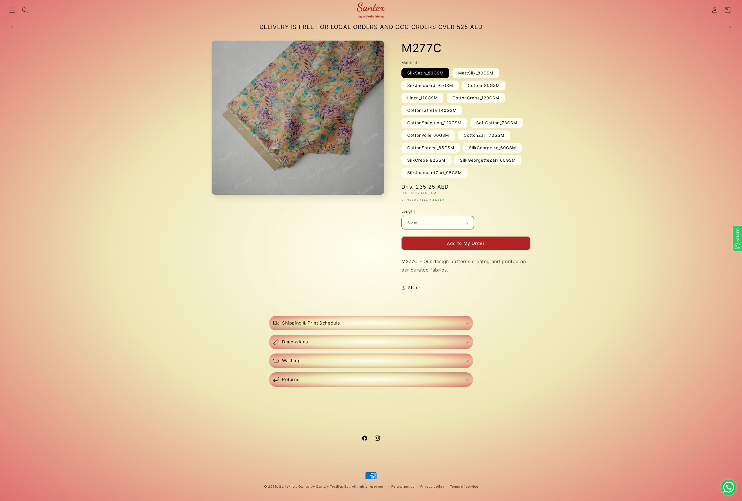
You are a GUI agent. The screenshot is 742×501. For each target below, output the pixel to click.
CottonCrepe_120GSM (475, 98)
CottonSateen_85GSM (430, 147)
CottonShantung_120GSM (434, 123)
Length (408, 211)
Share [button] (414, 287)
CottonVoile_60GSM (428, 135)
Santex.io (287, 486)
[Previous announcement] (11, 26)
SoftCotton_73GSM (496, 123)
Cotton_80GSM (484, 85)
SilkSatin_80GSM (425, 73)
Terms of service (464, 486)
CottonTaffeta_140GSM (432, 110)
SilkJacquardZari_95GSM (434, 172)
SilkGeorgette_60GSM (492, 147)
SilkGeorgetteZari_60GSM (488, 160)
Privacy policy (432, 486)
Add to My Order (466, 243)
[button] (12, 10)
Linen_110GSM (422, 98)
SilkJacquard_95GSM (430, 85)
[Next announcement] (730, 26)
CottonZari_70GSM (484, 135)
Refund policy (402, 486)
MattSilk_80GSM (475, 73)
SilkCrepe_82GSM (426, 160)
